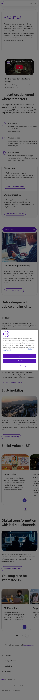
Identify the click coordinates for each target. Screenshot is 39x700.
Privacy (9, 350)
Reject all (19, 361)
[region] (19, 350)
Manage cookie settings (19, 366)
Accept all (19, 356)
